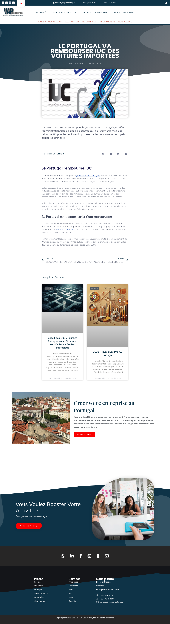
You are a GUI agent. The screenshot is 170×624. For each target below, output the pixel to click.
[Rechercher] (166, 3)
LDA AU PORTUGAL (89, 22)
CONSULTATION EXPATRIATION (50, 22)
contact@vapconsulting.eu (65, 3)
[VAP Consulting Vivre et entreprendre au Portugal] (13, 12)
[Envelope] (107, 556)
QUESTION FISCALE (72, 22)
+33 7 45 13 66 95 (110, 3)
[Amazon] (98, 556)
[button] (64, 12)
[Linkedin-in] (72, 556)
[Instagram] (10, 3)
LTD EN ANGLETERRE (107, 22)
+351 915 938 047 (89, 3)
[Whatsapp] (13, 3)
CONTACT (116, 12)
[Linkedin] (6, 3)
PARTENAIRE (128, 12)
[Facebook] (3, 3)
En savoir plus (84, 434)
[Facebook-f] (81, 556)
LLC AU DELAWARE (125, 22)
